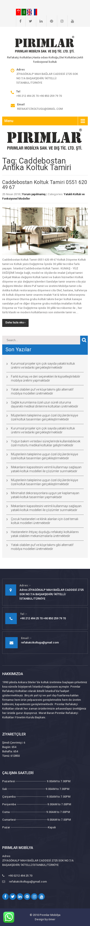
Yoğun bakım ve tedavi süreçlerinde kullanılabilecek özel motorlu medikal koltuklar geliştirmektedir (45, 443)
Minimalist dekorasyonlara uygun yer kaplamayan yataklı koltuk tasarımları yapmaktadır (45, 495)
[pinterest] (50, 21)
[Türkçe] (18, 11)
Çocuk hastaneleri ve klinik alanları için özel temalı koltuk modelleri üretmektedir (44, 521)
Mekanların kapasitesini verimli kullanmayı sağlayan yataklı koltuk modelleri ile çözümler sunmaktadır (46, 469)
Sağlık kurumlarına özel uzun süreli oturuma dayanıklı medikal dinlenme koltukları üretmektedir (44, 404)
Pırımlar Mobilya (50, 915)
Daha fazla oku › (15, 322)
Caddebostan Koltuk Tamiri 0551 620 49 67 (44, 184)
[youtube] (71, 21)
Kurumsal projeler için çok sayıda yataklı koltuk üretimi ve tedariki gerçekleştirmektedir (43, 365)
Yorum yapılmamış (34, 194)
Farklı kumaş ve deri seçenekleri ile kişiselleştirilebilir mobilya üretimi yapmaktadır (45, 378)
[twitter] (28, 21)
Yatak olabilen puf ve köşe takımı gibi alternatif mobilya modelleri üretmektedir (42, 391)
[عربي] (24, 11)
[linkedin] (39, 21)
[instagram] (60, 21)
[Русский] (34, 11)
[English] (29, 11)
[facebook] (18, 21)
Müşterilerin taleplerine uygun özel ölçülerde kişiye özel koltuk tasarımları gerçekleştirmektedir (44, 417)
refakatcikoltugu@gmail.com (40, 108)
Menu (8, 121)
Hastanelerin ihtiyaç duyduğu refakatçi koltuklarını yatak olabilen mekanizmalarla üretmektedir (45, 534)
